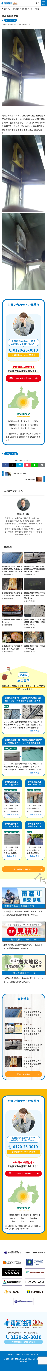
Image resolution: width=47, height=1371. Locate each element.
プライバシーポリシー (22, 1354)
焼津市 (6, 748)
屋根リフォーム (14, 832)
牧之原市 (30, 790)
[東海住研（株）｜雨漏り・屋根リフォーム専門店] (9, 3)
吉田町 (29, 832)
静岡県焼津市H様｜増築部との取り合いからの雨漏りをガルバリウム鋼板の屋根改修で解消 (23, 741)
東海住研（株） (23, 514)
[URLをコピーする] (41, 465)
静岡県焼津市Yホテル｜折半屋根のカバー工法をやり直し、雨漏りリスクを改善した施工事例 (12, 824)
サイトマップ (35, 1354)
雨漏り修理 (13, 748)
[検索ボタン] (37, 3)
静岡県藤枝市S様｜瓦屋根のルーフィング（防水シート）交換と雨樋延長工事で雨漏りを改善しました (12, 783)
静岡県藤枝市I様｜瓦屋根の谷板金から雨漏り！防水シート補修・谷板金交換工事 (23, 699)
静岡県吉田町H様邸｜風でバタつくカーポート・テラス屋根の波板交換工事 (35, 824)
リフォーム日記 (10, 20)
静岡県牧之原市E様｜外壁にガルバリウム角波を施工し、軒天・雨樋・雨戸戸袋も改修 (35, 783)
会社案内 (10, 1354)
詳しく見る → (36, 730)
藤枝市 (6, 706)
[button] (5, 465)
